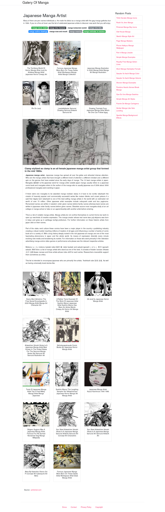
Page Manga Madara (124, 41)
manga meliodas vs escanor (94, 31)
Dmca (64, 507)
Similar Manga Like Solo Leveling (125, 109)
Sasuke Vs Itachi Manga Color (127, 73)
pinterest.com (36, 490)
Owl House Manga (123, 31)
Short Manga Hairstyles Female (128, 69)
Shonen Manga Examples (126, 82)
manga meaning (76, 31)
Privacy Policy (86, 507)
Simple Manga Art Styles (125, 99)
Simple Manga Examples (125, 57)
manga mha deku (95, 28)
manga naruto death (39, 28)
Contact (74, 507)
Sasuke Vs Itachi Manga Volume (128, 78)
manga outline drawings (38, 31)
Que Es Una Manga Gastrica (127, 94)
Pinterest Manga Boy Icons (126, 27)
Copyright (99, 507)
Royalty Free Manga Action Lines (126, 62)
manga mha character (57, 28)
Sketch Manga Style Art (125, 36)
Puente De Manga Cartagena (127, 103)
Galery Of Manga (35, 2)
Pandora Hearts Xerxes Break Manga (127, 88)
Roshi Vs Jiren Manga (124, 22)
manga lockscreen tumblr (77, 28)
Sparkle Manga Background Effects (127, 116)
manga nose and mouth (58, 31)
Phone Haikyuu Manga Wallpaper (125, 46)
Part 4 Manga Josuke (124, 52)
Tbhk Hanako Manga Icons (126, 18)
